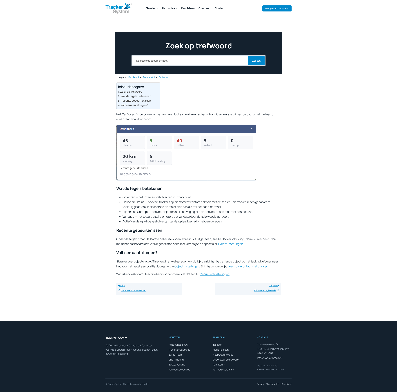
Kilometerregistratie (179, 349)
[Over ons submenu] (210, 8)
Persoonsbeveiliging (179, 369)
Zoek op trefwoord (131, 91)
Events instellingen (230, 244)
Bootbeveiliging (177, 364)
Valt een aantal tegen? (134, 105)
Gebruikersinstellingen (215, 274)
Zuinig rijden (175, 354)
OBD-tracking (176, 359)
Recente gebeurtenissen (136, 100)
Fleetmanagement (179, 344)
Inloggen (277, 8)
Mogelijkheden (221, 349)
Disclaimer (286, 384)
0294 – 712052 (265, 353)
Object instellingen (186, 266)
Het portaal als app (223, 354)
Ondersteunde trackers (225, 359)
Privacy (260, 384)
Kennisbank (219, 364)
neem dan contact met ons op (247, 266)
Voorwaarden (272, 384)
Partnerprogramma (223, 369)
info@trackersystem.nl (269, 358)
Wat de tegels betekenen (136, 96)
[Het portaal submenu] (177, 8)
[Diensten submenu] (157, 8)
